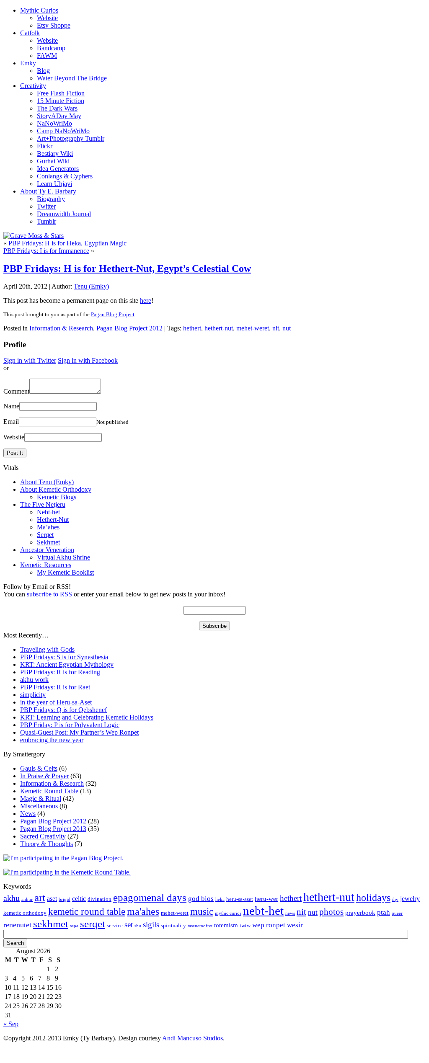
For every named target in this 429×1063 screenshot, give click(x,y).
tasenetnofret (200, 926)
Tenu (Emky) (91, 286)
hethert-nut (218, 328)
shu (137, 926)
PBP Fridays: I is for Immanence (46, 250)
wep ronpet (268, 925)
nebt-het (263, 910)
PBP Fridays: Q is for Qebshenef (63, 709)
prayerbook (360, 912)
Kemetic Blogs (56, 497)
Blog (43, 70)
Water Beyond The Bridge (72, 78)
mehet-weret (252, 328)
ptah (383, 912)
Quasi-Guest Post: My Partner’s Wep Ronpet (79, 732)
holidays (373, 897)
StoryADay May (59, 115)
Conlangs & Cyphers (65, 176)
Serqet (45, 534)
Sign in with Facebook (88, 360)
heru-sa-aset (239, 899)
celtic (79, 898)
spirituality (173, 926)
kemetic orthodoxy (25, 913)
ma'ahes (143, 911)
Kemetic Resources (45, 564)
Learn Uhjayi (54, 183)
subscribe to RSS (49, 594)
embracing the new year (51, 739)
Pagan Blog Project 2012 (129, 328)
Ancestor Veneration (47, 549)
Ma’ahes (48, 527)
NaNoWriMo (54, 123)
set (128, 924)
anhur (27, 899)
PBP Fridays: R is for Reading (60, 672)
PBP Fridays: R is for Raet (55, 687)
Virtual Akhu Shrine (63, 557)
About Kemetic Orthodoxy (55, 489)
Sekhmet (48, 542)
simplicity (33, 694)
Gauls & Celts (38, 768)
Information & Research (61, 328)
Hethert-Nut (53, 519)
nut (286, 328)
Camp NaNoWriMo (63, 130)
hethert (192, 328)
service (115, 926)
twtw (245, 926)
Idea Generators (58, 168)
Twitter (46, 206)
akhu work (34, 679)
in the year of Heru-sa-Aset (56, 702)
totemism (226, 925)
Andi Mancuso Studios (192, 1038)
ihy (395, 899)
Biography (51, 198)
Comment (16, 391)
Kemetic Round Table (49, 791)
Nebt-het (48, 512)
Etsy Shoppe (53, 25)
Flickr (44, 146)
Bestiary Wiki (55, 153)
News (28, 813)
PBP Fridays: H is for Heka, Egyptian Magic (67, 243)
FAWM (47, 55)
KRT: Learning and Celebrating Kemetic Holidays (86, 717)
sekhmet (50, 923)
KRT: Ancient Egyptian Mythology (67, 664)
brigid (64, 899)
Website (47, 17)
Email (11, 421)
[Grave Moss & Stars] (33, 235)
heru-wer (266, 898)
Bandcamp (51, 48)
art (39, 897)
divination (99, 899)
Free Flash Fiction (61, 93)
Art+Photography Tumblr (70, 138)
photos (331, 912)
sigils (151, 924)
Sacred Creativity (43, 836)
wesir (295, 925)
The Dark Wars (57, 108)
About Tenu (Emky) (47, 481)
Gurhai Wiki (53, 161)
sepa (74, 926)
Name (11, 406)
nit (275, 328)
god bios (201, 899)
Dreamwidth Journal (64, 213)
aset (52, 898)
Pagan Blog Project (112, 314)
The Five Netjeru (42, 504)
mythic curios (228, 913)
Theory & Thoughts (46, 843)
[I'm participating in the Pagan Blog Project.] (63, 858)
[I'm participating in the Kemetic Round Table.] (67, 872)
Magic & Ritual (40, 798)
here (145, 300)
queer (397, 913)
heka (220, 899)
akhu (11, 898)
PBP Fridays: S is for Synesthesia (64, 657)
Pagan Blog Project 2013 (53, 828)
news (290, 913)
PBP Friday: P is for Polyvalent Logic (69, 724)
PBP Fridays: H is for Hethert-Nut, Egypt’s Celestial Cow (127, 268)
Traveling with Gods (47, 649)
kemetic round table (86, 911)
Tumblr (46, 221)
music (201, 911)
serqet (92, 923)
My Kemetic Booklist (65, 572)
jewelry (410, 898)
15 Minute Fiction (60, 100)
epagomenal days (149, 897)
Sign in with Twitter (29, 360)
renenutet (17, 925)
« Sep (10, 1023)
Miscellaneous (39, 806)
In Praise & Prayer (44, 775)
